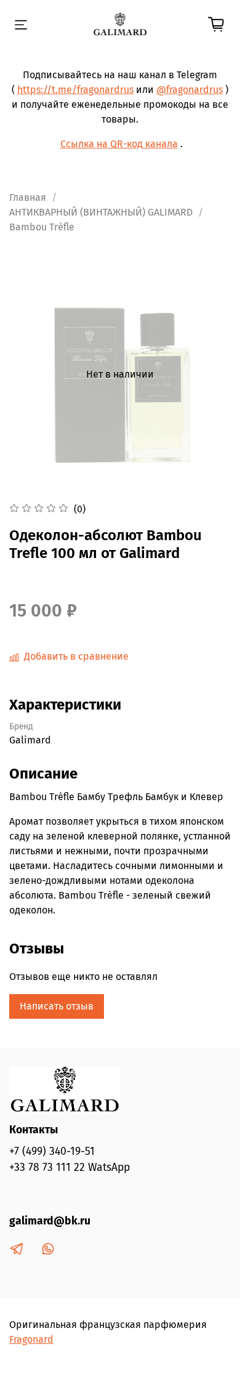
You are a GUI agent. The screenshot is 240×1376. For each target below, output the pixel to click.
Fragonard (31, 1339)
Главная (27, 197)
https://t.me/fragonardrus (75, 89)
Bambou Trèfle (41, 227)
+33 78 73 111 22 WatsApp (69, 1167)
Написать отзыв (57, 1006)
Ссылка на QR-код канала (119, 144)
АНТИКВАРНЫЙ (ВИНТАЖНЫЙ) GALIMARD (101, 212)
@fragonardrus (189, 89)
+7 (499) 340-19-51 (52, 1151)
